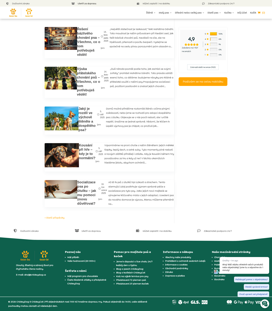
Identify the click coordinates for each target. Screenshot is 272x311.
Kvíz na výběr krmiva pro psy (132, 276)
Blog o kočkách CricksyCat (130, 272)
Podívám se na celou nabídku (203, 81)
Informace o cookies (176, 264)
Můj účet (242, 12)
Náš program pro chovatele (82, 276)
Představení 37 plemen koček (132, 283)
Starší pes (213, 12)
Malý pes (164, 12)
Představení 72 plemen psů (131, 279)
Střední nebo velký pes (188, 12)
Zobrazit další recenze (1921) (203, 67)
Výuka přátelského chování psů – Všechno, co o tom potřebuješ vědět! (88, 81)
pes (103, 48)
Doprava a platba (175, 275)
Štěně (149, 12)
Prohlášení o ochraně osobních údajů (185, 260)
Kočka (227, 12)
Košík (253, 12)
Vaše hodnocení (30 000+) (81, 260)
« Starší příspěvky (54, 217)
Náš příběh (73, 257)
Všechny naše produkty (178, 257)
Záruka (169, 272)
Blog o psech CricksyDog (129, 268)
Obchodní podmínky (176, 268)
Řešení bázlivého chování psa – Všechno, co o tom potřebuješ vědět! (88, 42)
